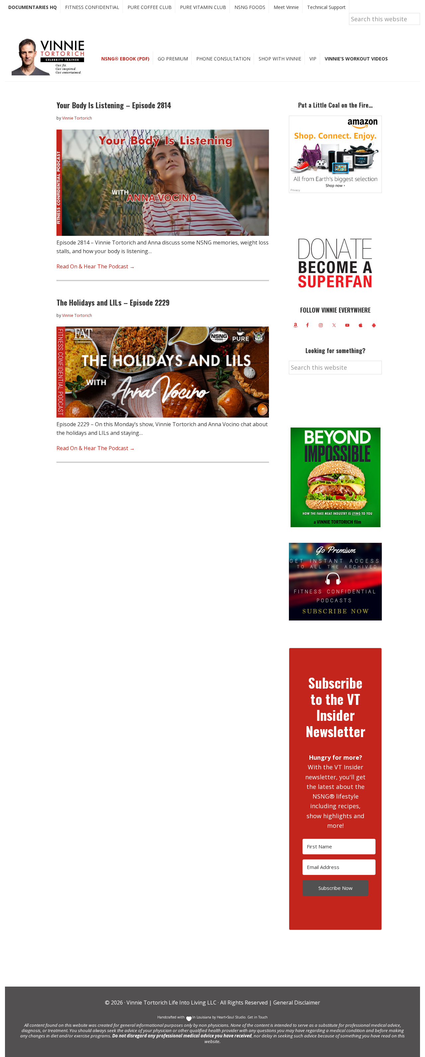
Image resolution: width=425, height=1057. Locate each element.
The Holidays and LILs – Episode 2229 (113, 302)
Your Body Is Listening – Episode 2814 (113, 105)
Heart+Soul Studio (230, 1017)
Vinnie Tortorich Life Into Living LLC (171, 1002)
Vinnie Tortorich (50, 56)
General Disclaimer (296, 1002)
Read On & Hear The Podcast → (95, 266)
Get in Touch (257, 1017)
